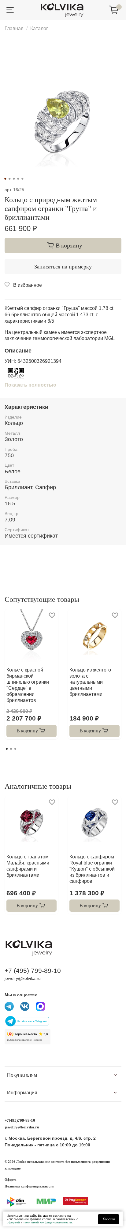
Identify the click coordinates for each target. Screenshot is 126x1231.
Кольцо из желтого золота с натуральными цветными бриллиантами (90, 682)
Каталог (39, 28)
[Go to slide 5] (22, 179)
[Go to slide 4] (18, 179)
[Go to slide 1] (5, 179)
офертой (13, 1222)
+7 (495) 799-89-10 (33, 970)
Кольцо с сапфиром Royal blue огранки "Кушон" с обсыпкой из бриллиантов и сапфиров (92, 869)
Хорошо (108, 1219)
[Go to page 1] (7, 749)
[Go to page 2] (11, 749)
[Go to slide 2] (9, 179)
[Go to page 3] (15, 749)
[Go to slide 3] (14, 179)
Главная (14, 28)
